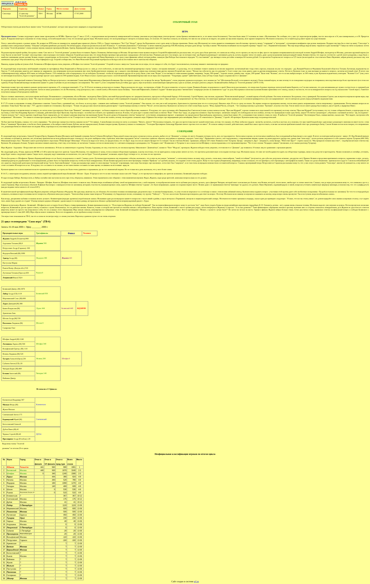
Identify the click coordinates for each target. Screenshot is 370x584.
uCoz (196, 581)
